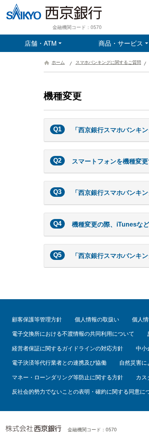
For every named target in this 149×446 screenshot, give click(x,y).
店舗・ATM (40, 43)
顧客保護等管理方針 (37, 319)
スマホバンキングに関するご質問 (108, 62)
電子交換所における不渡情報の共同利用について (73, 334)
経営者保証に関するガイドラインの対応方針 (67, 348)
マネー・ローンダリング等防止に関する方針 (67, 377)
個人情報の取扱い (97, 319)
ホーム (58, 62)
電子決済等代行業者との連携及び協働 (59, 362)
